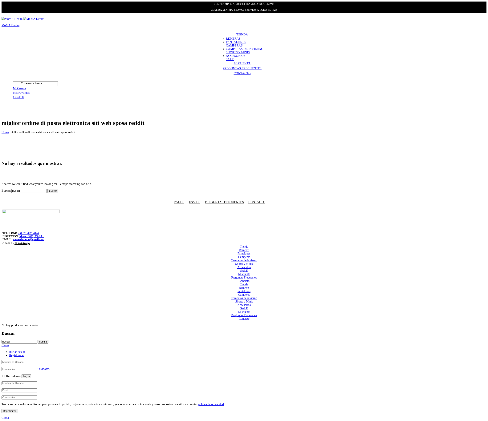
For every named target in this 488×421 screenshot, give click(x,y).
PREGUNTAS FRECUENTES (224, 202)
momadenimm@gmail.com (28, 239)
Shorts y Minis (238, 52)
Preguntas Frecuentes (242, 68)
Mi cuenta (242, 63)
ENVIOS (194, 202)
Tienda (242, 34)
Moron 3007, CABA (31, 236)
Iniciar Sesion (17, 351)
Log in (26, 376)
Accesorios (235, 55)
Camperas (234, 45)
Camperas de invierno (244, 48)
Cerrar (5, 417)
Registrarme (16, 355)
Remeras (233, 38)
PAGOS (179, 202)
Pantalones (236, 42)
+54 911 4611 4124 (28, 233)
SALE (230, 59)
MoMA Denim (10, 25)
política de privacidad (211, 404)
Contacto (242, 73)
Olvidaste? (44, 369)
